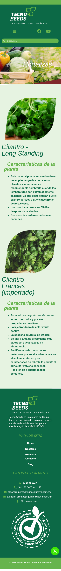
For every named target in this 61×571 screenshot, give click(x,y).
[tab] (30, 166)
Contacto (30, 458)
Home (30, 443)
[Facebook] (39, 31)
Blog (30, 464)
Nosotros (30, 448)
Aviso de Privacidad (42, 562)
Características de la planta (29, 166)
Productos (30, 454)
